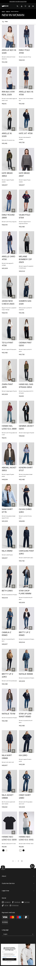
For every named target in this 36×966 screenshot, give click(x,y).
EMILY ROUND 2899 (8, 216)
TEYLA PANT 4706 (7, 344)
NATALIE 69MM (26, 674)
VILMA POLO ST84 (24, 216)
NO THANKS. (9, 961)
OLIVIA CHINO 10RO (25, 511)
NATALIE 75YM (8, 713)
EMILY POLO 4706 (24, 51)
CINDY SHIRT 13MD (25, 796)
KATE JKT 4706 (25, 133)
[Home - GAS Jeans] (5, 6)
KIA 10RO (23, 755)
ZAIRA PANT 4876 (7, 386)
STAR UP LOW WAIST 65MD (25, 715)
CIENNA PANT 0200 (25, 344)
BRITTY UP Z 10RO (7, 675)
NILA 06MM (7, 551)
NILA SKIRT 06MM (7, 757)
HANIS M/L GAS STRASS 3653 (26, 386)
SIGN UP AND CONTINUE (9, 959)
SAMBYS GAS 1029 (25, 302)
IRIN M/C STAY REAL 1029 (8, 93)
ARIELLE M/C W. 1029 (9, 51)
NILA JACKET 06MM (7, 796)
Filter (6, 22)
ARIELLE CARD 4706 (8, 258)
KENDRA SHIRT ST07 (26, 469)
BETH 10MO (7, 590)
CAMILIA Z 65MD (6, 634)
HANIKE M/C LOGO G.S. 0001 (26, 838)
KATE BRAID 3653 (7, 174)
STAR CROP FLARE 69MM (25, 592)
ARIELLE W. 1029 (7, 135)
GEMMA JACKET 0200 (26, 427)
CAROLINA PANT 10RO (26, 552)
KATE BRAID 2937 (24, 174)
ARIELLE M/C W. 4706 (26, 93)
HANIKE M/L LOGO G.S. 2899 (9, 427)
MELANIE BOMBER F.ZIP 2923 (25, 259)
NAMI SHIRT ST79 (7, 511)
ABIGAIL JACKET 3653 (9, 469)
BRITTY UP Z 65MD (24, 634)
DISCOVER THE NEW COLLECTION (18, 1)
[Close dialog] (34, 944)
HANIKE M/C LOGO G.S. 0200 (9, 838)
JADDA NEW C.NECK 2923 (8, 302)
